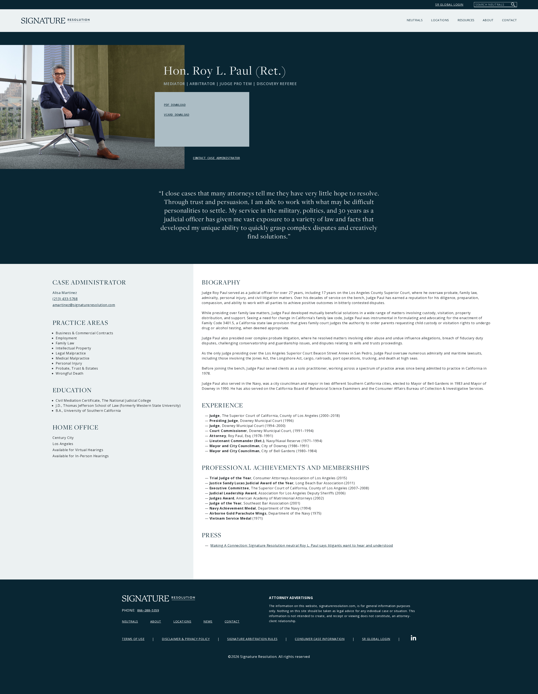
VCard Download (176, 114)
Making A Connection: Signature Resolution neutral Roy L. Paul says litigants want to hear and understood (301, 545)
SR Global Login (376, 639)
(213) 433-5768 (65, 298)
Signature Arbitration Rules (252, 639)
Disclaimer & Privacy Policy (186, 639)
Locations (440, 20)
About (488, 20)
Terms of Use (133, 639)
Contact (509, 20)
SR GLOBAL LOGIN (449, 5)
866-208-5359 (148, 610)
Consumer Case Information (319, 639)
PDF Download (175, 105)
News (207, 621)
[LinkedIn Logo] (413, 639)
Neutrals (415, 20)
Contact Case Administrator (216, 158)
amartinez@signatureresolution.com (84, 305)
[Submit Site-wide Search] (513, 4)
